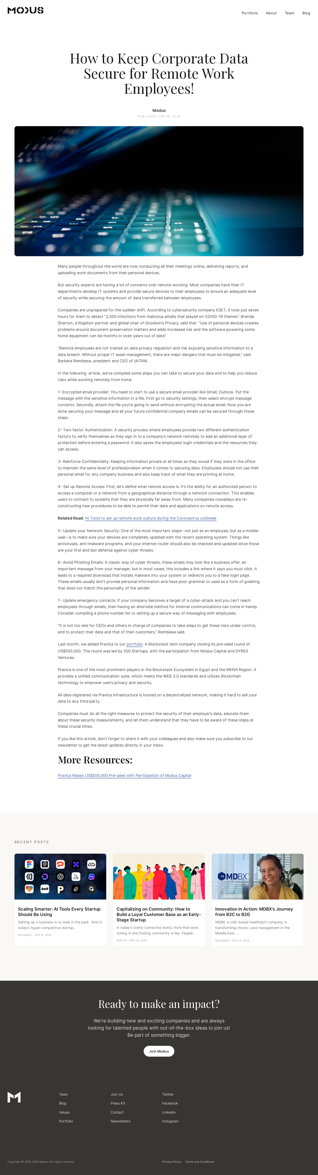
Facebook (170, 1103)
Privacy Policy (171, 1161)
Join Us (117, 1094)
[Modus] (26, 10)
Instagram (170, 1121)
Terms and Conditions (199, 1161)
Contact (117, 1112)
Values (64, 1112)
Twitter (168, 1094)
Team (289, 13)
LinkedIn (169, 1112)
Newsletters (120, 1121)
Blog (306, 13)
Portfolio (250, 13)
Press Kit (118, 1103)
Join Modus (159, 1051)
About (271, 13)
